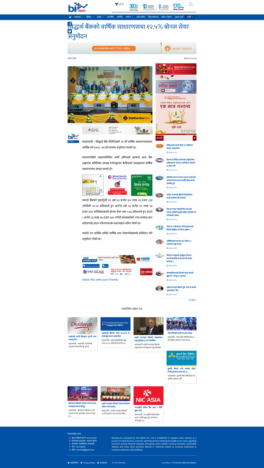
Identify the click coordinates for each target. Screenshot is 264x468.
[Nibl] (117, 259)
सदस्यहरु (103, 463)
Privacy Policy (89, 463)
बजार (99, 17)
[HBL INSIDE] (176, 87)
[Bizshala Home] (70, 17)
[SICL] (176, 77)
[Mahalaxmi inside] (176, 115)
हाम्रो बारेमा (74, 463)
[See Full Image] (110, 95)
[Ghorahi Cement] (93, 185)
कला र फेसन (166, 17)
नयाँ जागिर (140, 17)
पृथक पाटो (179, 17)
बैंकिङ (88, 17)
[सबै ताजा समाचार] (194, 138)
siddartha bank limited (92, 266)
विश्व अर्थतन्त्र (153, 17)
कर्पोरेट (120, 17)
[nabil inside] (117, 130)
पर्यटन (128, 17)
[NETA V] (154, 7)
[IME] (176, 69)
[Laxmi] (132, 48)
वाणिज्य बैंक (72, 58)
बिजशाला (72, 141)
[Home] (88, 8)
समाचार (77, 17)
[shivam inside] (141, 185)
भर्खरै (189, 17)
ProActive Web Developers (184, 462)
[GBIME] (117, 271)
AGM (106, 266)
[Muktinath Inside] (117, 185)
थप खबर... (192, 300)
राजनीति (110, 17)
